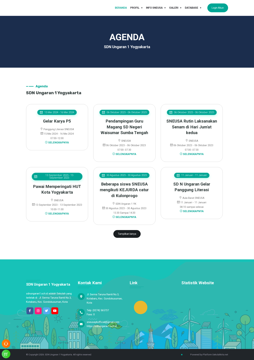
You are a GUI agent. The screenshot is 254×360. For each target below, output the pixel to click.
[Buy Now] (6, 354)
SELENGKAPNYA (58, 142)
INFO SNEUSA (154, 7)
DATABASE (191, 7)
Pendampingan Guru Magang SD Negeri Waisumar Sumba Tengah (124, 127)
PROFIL (134, 7)
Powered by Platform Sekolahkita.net (209, 354)
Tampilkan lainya (127, 233)
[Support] (6, 343)
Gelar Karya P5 (57, 121)
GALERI (173, 7)
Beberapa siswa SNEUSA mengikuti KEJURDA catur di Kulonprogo (124, 190)
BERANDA (121, 7)
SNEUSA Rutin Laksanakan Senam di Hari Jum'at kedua (191, 127)
